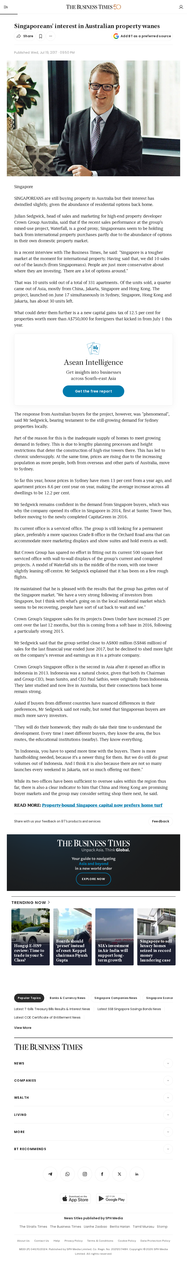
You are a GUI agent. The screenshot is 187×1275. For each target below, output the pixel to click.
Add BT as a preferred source (146, 36)
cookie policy (127, 1240)
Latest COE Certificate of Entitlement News (47, 1017)
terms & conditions (100, 1240)
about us (23, 1240)
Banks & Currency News (67, 998)
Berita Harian (120, 1226)
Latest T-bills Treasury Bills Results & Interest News (52, 1009)
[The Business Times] (89, 7)
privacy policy (74, 1240)
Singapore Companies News (115, 998)
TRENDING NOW (28, 902)
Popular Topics (29, 998)
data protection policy (155, 1240)
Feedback (160, 821)
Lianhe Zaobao (95, 1226)
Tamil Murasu (143, 1226)
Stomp (162, 1226)
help (57, 1240)
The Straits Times (33, 1226)
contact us (41, 1240)
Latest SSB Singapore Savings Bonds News (129, 1009)
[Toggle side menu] (5, 7)
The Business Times (65, 1226)
